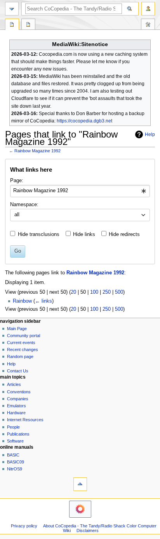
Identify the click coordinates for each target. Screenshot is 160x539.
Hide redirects (124, 234)
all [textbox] (16, 214)
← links (43, 301)
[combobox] (80, 191)
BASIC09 (15, 462)
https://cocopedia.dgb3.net (84, 121)
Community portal (23, 335)
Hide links (84, 234)
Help (150, 134)
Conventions (19, 391)
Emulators (16, 405)
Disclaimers (88, 530)
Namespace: (24, 204)
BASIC (13, 455)
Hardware (16, 412)
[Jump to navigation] (12, 8)
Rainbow (22, 301)
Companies (17, 398)
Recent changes (22, 349)
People (13, 427)
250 (107, 292)
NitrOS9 (14, 469)
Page (12, 25)
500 (119, 292)
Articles (14, 384)
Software (15, 441)
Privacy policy (24, 526)
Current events (21, 342)
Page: (16, 180)
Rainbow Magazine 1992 (37, 150)
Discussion (28, 25)
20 (73, 292)
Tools (148, 25)
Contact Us (17, 371)
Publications (18, 434)
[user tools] (148, 8)
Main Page (17, 328)
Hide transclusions (38, 234)
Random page (20, 356)
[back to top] (80, 484)
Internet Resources (25, 419)
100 (94, 292)
